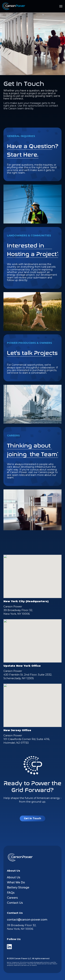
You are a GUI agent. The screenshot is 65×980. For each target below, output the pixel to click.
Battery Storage (18, 887)
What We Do (16, 882)
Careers (12, 897)
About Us (13, 877)
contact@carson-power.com (27, 919)
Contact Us (15, 902)
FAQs (11, 892)
